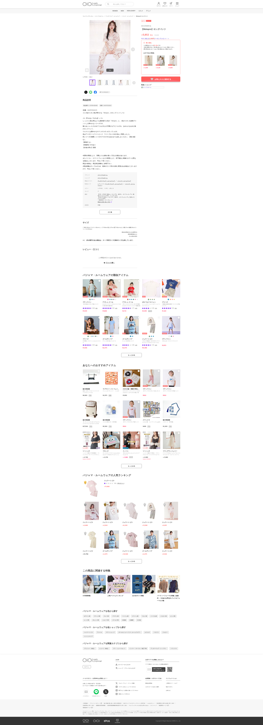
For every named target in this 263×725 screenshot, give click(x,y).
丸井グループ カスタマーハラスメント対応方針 (134, 703)
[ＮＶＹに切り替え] (153, 336)
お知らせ (168, 690)
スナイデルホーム (99, 16)
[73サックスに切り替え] (110, 336)
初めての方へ (169, 687)
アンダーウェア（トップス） (159, 648)
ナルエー (165, 632)
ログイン (86, 667)
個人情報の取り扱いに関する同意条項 (112, 703)
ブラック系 (97, 616)
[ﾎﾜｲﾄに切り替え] (148, 299)
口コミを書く (110, 262)
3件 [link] (136, 345)
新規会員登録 (148, 683)
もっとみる (131, 355)
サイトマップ (154, 705)
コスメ (140, 11)
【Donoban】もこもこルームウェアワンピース (131, 452)
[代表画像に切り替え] (90, 299)
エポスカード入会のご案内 (152, 687)
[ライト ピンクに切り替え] (93, 299)
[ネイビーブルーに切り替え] (168, 299)
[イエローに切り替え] (174, 299)
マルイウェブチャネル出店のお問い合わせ (138, 705)
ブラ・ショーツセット (119, 648)
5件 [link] (175, 308)
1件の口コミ (120, 483)
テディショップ (110, 632)
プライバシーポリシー (95, 703)
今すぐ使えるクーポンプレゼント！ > (155, 38)
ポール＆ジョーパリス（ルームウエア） (130, 632)
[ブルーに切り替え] (129, 299)
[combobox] (119, 4)
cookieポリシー (151, 703)
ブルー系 (144, 616)
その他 (139, 620)
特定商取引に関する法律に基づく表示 (165, 703)
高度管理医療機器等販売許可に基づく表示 (117, 705)
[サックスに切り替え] (92, 299)
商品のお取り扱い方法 (104, 202)
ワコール (99, 632)
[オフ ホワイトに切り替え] (169, 336)
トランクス (174, 648)
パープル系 (154, 616)
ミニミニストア (88, 636)
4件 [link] (116, 308)
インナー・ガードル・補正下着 (138, 648)
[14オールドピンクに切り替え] (112, 336)
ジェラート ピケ (88, 632)
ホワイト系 (87, 616)
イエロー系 (163, 616)
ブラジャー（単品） (89, 648)
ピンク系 (172, 616)
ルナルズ (147, 632)
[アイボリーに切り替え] (115, 299)
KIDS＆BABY (131, 10)
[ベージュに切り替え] (90, 336)
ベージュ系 (125, 616)
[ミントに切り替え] (111, 299)
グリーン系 (135, 616)
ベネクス (156, 632)
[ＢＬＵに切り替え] (151, 336)
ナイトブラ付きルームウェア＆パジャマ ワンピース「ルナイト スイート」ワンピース (171, 453)
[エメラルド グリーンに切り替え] (171, 336)
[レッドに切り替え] (128, 299)
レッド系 (86, 620)
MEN (122, 11)
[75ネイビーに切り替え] (130, 336)
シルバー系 (106, 620)
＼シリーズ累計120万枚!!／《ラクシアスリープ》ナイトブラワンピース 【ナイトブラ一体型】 (151, 453)
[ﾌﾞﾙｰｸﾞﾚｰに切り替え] (154, 299)
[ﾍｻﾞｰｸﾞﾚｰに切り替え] (150, 299)
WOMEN (115, 11)
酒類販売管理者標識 (100, 705)
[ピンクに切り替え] (108, 299)
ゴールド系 (115, 620)
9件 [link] (96, 308)
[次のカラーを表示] (137, 299)
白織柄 (131, 620)
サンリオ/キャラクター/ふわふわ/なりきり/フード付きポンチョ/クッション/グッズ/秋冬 (111, 453)
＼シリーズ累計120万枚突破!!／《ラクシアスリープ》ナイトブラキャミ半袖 (91, 453)
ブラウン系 (115, 616)
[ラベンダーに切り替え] (113, 299)
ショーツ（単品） (104, 648)
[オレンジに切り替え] (170, 299)
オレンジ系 (96, 620)
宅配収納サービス (87, 707)
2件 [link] (156, 345)
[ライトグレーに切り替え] (93, 336)
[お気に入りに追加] (99, 281)
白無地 (124, 620)
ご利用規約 (85, 703)
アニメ (148, 11)
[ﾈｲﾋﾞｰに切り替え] (152, 299)
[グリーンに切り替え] (133, 299)
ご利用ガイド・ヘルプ (171, 683)
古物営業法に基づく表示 (88, 705)
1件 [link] (156, 308)
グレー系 (106, 616)
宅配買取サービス (163, 705)
